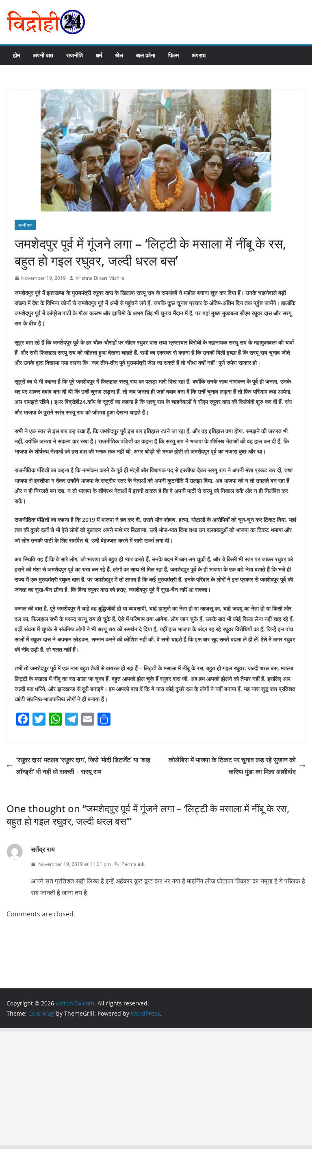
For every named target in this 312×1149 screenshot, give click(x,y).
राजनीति (74, 55)
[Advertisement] (156, 1088)
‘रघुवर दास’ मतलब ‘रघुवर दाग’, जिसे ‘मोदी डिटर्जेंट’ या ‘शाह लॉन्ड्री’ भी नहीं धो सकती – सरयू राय (83, 765)
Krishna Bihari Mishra (100, 278)
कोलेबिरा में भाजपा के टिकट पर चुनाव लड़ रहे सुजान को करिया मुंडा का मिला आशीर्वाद (232, 765)
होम (16, 55)
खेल (119, 55)
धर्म (99, 55)
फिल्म (173, 55)
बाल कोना (145, 55)
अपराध (199, 55)
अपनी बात (43, 55)
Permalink (132, 864)
